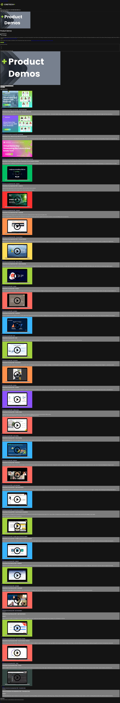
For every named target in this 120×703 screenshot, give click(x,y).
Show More (2, 698)
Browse (1, 9)
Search (4, 9)
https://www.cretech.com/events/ (10, 38)
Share (5, 42)
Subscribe (2, 42)
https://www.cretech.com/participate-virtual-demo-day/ (42, 40)
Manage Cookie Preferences (16, 699)
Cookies (9, 699)
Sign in (19, 9)
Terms (3, 699)
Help (1, 699)
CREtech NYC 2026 (9, 9)
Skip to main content (4, 0)
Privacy (6, 699)
